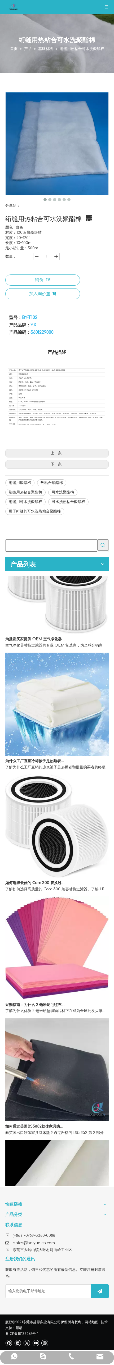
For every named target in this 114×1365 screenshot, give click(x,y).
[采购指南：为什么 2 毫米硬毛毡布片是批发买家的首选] (57, 991)
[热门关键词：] (102, 545)
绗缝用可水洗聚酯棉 (25, 502)
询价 (39, 280)
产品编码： (19, 332)
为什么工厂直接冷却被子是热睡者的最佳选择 (35, 754)
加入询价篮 (39, 293)
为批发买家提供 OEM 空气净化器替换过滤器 (35, 632)
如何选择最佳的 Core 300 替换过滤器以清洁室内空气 (35, 876)
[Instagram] (44, 1342)
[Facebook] (8, 1343)
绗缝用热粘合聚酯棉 (25, 492)
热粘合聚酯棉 (52, 483)
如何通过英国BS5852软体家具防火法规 (35, 1119)
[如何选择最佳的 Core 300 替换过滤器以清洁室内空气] (57, 870)
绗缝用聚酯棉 (20, 483)
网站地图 (92, 1322)
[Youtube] (35, 1343)
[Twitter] (26, 1343)
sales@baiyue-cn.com (34, 1243)
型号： (15, 317)
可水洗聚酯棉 (63, 492)
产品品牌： (19, 325)
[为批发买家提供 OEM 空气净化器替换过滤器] (57, 626)
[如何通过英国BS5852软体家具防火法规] (57, 1113)
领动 (19, 1328)
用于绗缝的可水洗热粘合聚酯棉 (35, 511)
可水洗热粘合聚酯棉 (68, 502)
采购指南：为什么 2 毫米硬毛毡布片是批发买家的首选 (35, 998)
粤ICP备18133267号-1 (21, 1334)
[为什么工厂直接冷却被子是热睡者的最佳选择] (57, 748)
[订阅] (100, 1291)
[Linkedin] (17, 1343)
